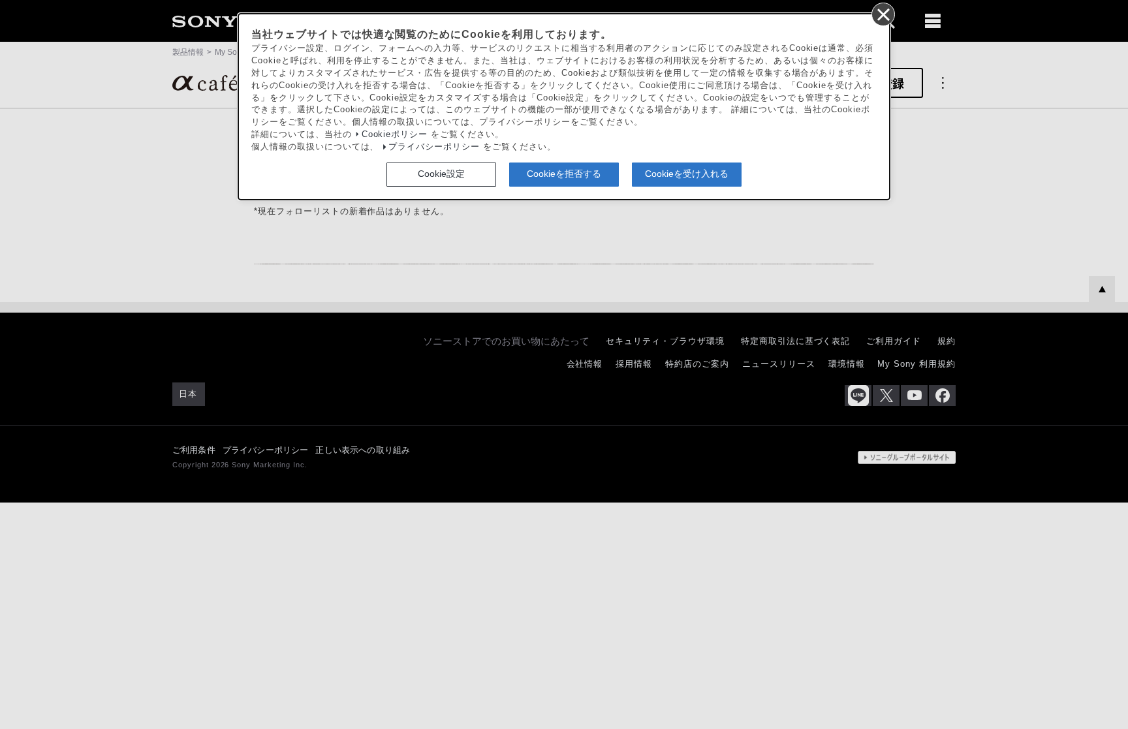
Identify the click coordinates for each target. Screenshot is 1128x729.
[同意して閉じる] (882, 14)
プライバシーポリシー (434, 146)
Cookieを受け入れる (686, 173)
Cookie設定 (441, 173)
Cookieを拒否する (564, 173)
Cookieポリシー (395, 134)
